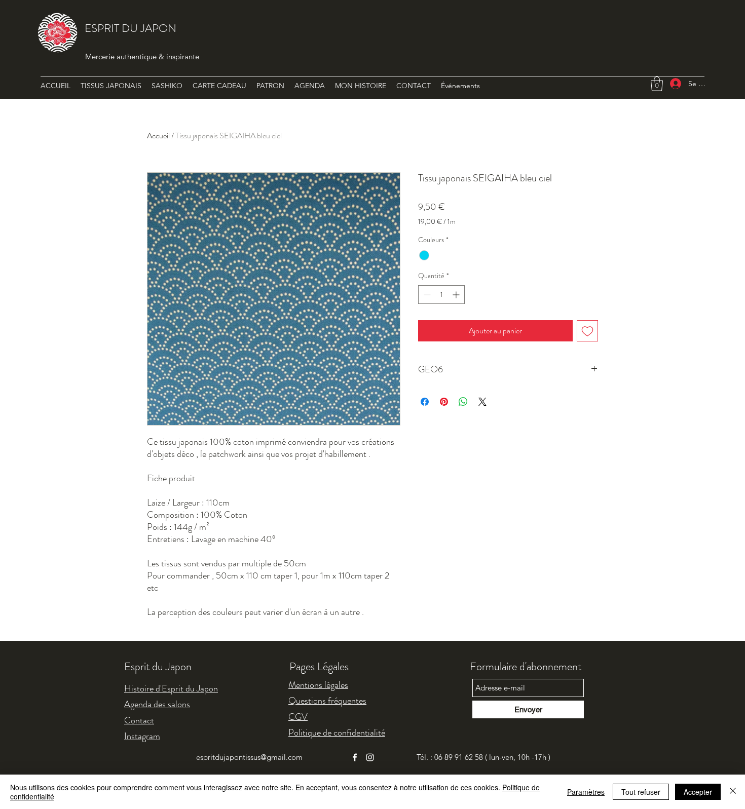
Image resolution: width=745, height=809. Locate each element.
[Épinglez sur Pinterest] (444, 402)
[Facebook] (355, 757)
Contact (139, 720)
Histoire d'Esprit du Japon (171, 688)
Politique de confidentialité (336, 732)
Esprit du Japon (158, 666)
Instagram (142, 736)
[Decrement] (426, 294)
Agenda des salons (157, 704)
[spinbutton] (441, 294)
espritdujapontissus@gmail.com (249, 757)
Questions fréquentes (327, 700)
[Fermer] (733, 792)
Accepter (698, 792)
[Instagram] (370, 757)
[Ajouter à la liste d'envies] (587, 330)
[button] (657, 83)
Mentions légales (318, 684)
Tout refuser (640, 792)
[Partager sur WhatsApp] (463, 402)
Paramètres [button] (586, 792)
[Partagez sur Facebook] (425, 402)
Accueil (158, 135)
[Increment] (457, 294)
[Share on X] (482, 402)
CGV (298, 716)
